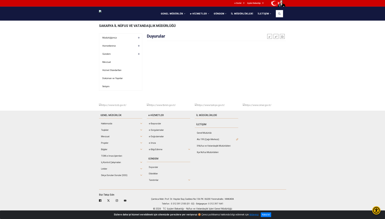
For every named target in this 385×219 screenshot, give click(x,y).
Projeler (104, 143)
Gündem (106, 54)
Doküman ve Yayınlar (112, 78)
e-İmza (152, 143)
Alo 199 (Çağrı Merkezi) (208, 139)
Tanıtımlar (154, 180)
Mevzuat (106, 62)
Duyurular (153, 167)
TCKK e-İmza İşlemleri (111, 156)
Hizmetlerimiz (109, 45)
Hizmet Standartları (111, 70)
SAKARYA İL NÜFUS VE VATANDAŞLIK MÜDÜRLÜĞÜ (137, 26)
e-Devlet (238, 3)
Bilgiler (104, 149)
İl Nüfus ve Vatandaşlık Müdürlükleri (214, 146)
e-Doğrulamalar (156, 136)
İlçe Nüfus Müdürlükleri (208, 152)
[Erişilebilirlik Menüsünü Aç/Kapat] (376, 210)
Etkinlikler (153, 173)
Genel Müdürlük (204, 133)
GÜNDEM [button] (219, 13)
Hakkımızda (106, 123)
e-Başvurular (155, 123)
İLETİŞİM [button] (263, 13)
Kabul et (266, 214)
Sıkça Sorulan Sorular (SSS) (114, 175)
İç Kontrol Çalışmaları (111, 162)
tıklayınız (254, 214)
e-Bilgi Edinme (155, 149)
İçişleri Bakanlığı (254, 3)
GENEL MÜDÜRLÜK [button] (172, 13)
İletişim (105, 86)
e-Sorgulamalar (156, 130)
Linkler (104, 169)
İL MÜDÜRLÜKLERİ (242, 13)
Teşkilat (104, 130)
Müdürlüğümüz (109, 37)
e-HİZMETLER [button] (198, 13)
